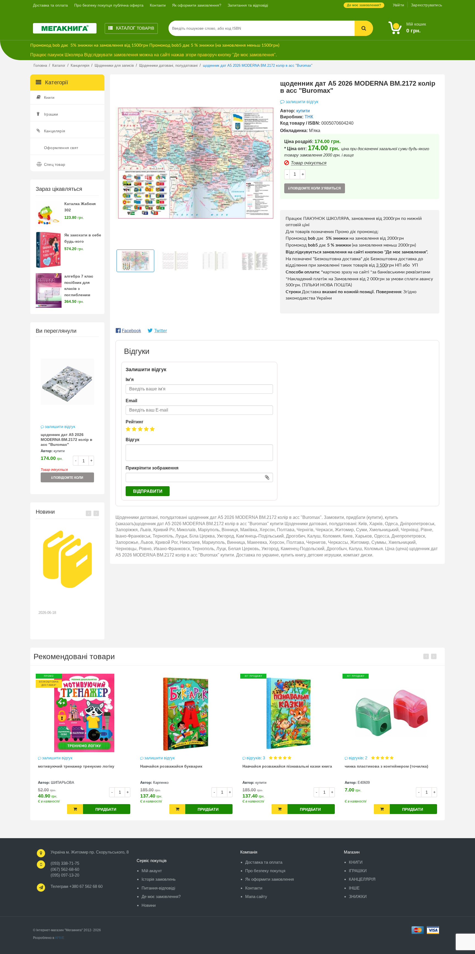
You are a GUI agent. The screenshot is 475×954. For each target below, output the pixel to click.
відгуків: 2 (256, 758)
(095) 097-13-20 (65, 875)
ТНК (309, 116)
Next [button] (96, 513)
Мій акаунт (152, 870)
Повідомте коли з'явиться (68, 479)
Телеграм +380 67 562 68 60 (77, 886)
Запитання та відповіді (248, 5)
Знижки (358, 896)
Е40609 (261, 782)
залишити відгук (60, 426)
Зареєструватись (426, 5)
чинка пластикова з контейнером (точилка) (284, 766)
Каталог (134, 28)
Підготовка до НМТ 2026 (64, 599)
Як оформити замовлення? (196, 5)
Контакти (158, 5)
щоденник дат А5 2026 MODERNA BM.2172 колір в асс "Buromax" (66, 439)
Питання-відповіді (158, 888)
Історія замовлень (159, 879)
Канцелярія (54, 131)
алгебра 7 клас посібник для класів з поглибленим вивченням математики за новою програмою (82, 295)
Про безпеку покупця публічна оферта (108, 5)
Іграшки (51, 114)
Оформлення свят (61, 148)
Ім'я (130, 379)
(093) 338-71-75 (65, 863)
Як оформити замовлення (269, 879)
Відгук (132, 439)
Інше (354, 888)
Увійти (398, 5)
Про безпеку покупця (265, 870)
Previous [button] (88, 513)
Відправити (147, 491)
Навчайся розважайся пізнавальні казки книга (185, 766)
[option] (67, 415)
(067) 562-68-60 (65, 869)
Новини (149, 905)
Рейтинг (134, 421)
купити (59, 451)
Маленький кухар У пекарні (371, 766)
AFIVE (59, 938)
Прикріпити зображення (152, 468)
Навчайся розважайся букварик (69, 766)
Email (131, 400)
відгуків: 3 (154, 758)
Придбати (105, 809)
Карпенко (58, 782)
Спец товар (54, 164)
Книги (49, 97)
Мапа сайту (256, 896)
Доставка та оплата (50, 5)
